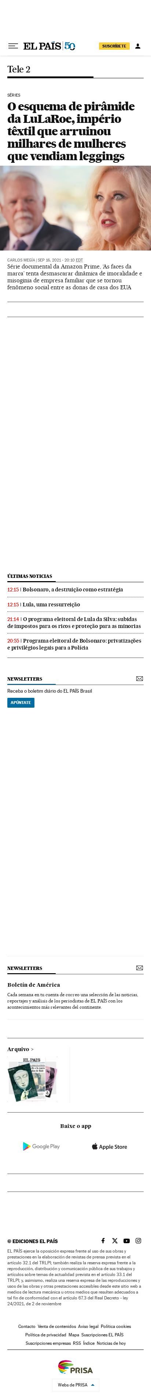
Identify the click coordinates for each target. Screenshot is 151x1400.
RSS (77, 1343)
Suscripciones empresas (48, 1343)
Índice (89, 1343)
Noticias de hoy (111, 1343)
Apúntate (21, 702)
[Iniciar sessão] (138, 46)
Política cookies (116, 1326)
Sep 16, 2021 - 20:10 (60, 260)
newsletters (24, 679)
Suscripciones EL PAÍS (102, 1335)
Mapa (74, 1335)
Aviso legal (88, 1326)
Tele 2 (18, 70)
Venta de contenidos (57, 1326)
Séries (13, 95)
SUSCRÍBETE (114, 46)
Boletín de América (33, 985)
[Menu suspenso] (13, 46)
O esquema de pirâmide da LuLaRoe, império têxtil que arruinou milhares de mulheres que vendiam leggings (71, 131)
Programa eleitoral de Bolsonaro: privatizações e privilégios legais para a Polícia (74, 644)
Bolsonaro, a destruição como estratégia (73, 589)
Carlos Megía (21, 260)
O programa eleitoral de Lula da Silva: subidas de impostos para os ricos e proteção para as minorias (74, 622)
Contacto (27, 1326)
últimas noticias (29, 576)
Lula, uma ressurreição (51, 604)
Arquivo (18, 1049)
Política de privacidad (45, 1335)
